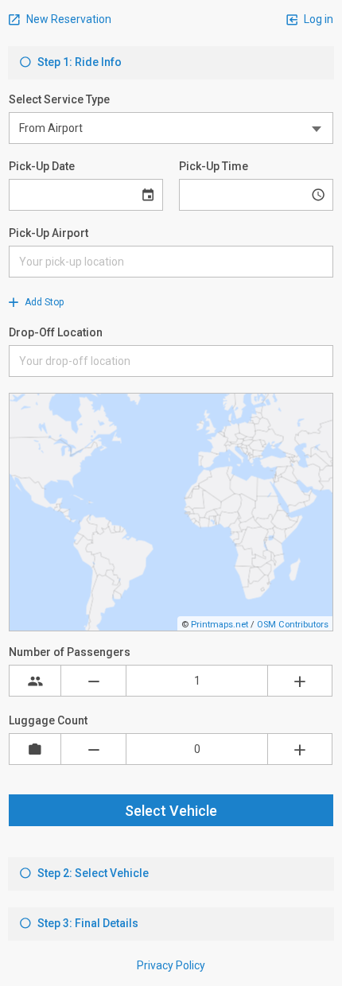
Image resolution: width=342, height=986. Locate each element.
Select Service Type (59, 99)
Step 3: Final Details (86, 923)
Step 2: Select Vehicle (92, 873)
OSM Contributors (292, 624)
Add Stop (43, 302)
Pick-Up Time (213, 166)
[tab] (171, 63)
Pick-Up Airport (48, 233)
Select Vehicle (171, 810)
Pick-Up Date (42, 166)
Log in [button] (317, 19)
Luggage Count (48, 720)
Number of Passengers (69, 652)
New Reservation (67, 19)
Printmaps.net (219, 624)
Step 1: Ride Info (78, 62)
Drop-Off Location (56, 332)
